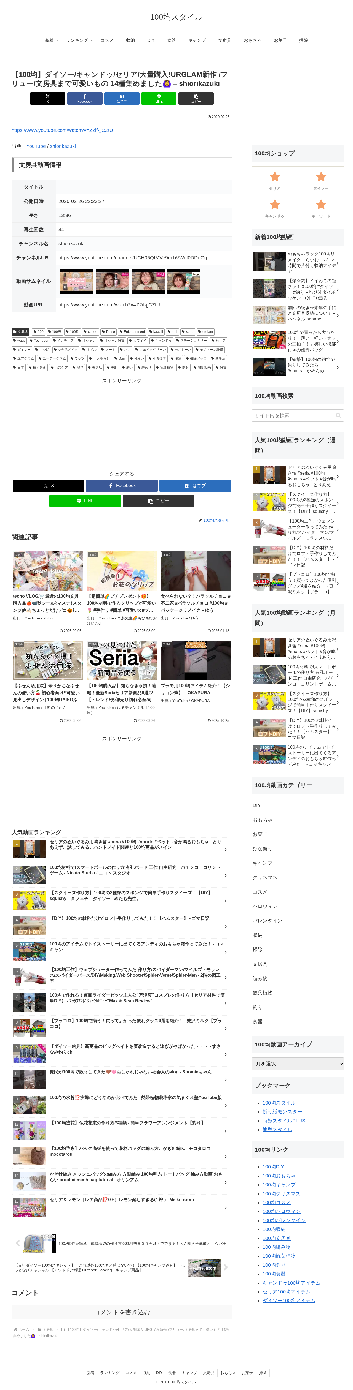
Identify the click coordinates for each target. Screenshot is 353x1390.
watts (21, 340)
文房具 (23, 332)
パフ (127, 350)
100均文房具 (277, 1238)
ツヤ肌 (44, 350)
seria (190, 332)
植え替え (39, 367)
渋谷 (80, 367)
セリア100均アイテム (287, 1291)
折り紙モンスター (282, 1111)
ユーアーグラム (54, 358)
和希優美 (159, 358)
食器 (172, 1372)
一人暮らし (101, 358)
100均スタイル (279, 1103)
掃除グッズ (198, 358)
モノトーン (183, 350)
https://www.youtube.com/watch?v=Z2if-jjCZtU (62, 130)
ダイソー (24, 350)
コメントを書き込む (122, 1312)
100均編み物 (277, 1247)
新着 (90, 1372)
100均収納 (274, 1229)
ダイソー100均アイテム (289, 1300)
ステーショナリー (193, 340)
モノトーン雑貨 (211, 350)
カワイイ (139, 340)
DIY (159, 1372)
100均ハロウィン (282, 1211)
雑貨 (223, 367)
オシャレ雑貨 (114, 340)
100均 (74, 332)
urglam (207, 332)
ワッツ (79, 358)
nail (174, 332)
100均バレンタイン (284, 1220)
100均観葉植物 (279, 1256)
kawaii (158, 332)
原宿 (122, 358)
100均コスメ (277, 1202)
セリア (221, 340)
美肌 (114, 367)
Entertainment (134, 332)
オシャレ (89, 340)
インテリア (65, 340)
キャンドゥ (163, 340)
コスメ (131, 1372)
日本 (20, 367)
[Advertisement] (122, 423)
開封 (185, 367)
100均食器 (274, 1274)
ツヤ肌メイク (68, 350)
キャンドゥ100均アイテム (291, 1283)
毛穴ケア (61, 367)
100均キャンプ (279, 1184)
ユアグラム (25, 358)
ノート (110, 350)
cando (92, 332)
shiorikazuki (63, 146)
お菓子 (247, 1372)
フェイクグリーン (153, 350)
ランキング (109, 1372)
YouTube (36, 146)
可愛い (139, 358)
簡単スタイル (277, 1129)
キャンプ (189, 1372)
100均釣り (274, 1265)
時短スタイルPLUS (284, 1121)
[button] (196, 98)
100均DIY (273, 1166)
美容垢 (97, 367)
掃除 (178, 358)
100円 (56, 332)
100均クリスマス (282, 1193)
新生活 (220, 358)
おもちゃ (228, 1372)
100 (41, 332)
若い (129, 367)
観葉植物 (166, 367)
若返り (146, 367)
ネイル (92, 350)
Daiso (110, 332)
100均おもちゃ (279, 1176)
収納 (146, 1372)
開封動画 (204, 367)
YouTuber (41, 340)
